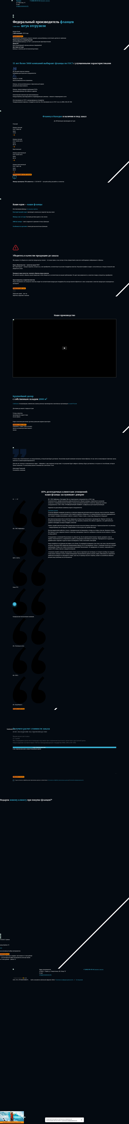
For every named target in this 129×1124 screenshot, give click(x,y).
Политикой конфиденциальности (76, 780)
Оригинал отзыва (53, 510)
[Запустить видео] (64, 348)
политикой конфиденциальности (69, 1120)
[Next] (14, 604)
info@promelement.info (22, 6)
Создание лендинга (18, 978)
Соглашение (79, 980)
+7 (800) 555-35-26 (35, 1)
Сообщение (10, 729)
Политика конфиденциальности (64, 980)
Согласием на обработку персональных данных (58, 780)
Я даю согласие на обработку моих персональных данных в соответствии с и (49, 780)
